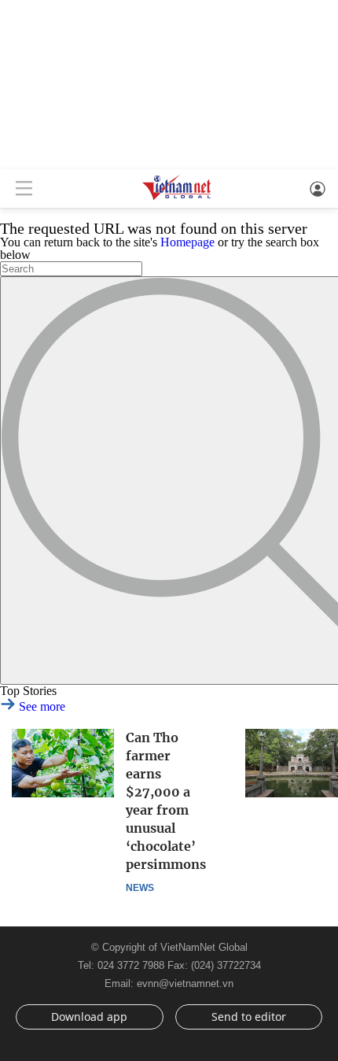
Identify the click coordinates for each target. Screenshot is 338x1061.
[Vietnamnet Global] (176, 198)
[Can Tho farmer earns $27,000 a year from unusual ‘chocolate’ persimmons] (63, 763)
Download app (89, 1016)
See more (40, 706)
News (140, 887)
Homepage (187, 242)
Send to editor (248, 1016)
